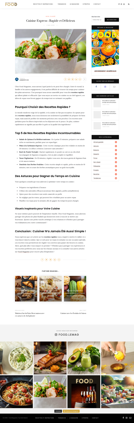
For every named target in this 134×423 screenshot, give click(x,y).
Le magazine (74, 4)
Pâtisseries (97, 166)
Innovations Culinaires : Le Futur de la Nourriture (109, 101)
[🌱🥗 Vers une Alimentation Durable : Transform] (117, 391)
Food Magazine (24, 252)
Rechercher (96, 17)
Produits (96, 170)
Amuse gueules (98, 142)
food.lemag (69, 335)
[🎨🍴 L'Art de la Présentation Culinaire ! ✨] (50, 358)
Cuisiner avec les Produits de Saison (73, 313)
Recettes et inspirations (43, 4)
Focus (95, 158)
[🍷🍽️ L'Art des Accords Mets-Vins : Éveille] (83, 391)
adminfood (24, 80)
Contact (97, 4)
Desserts (96, 154)
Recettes (96, 174)
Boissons (96, 150)
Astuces (96, 146)
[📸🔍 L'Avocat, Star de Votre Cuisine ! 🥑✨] (83, 358)
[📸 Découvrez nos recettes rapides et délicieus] (50, 391)
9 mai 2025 (51, 25)
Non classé (50, 16)
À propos (86, 4)
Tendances (62, 4)
